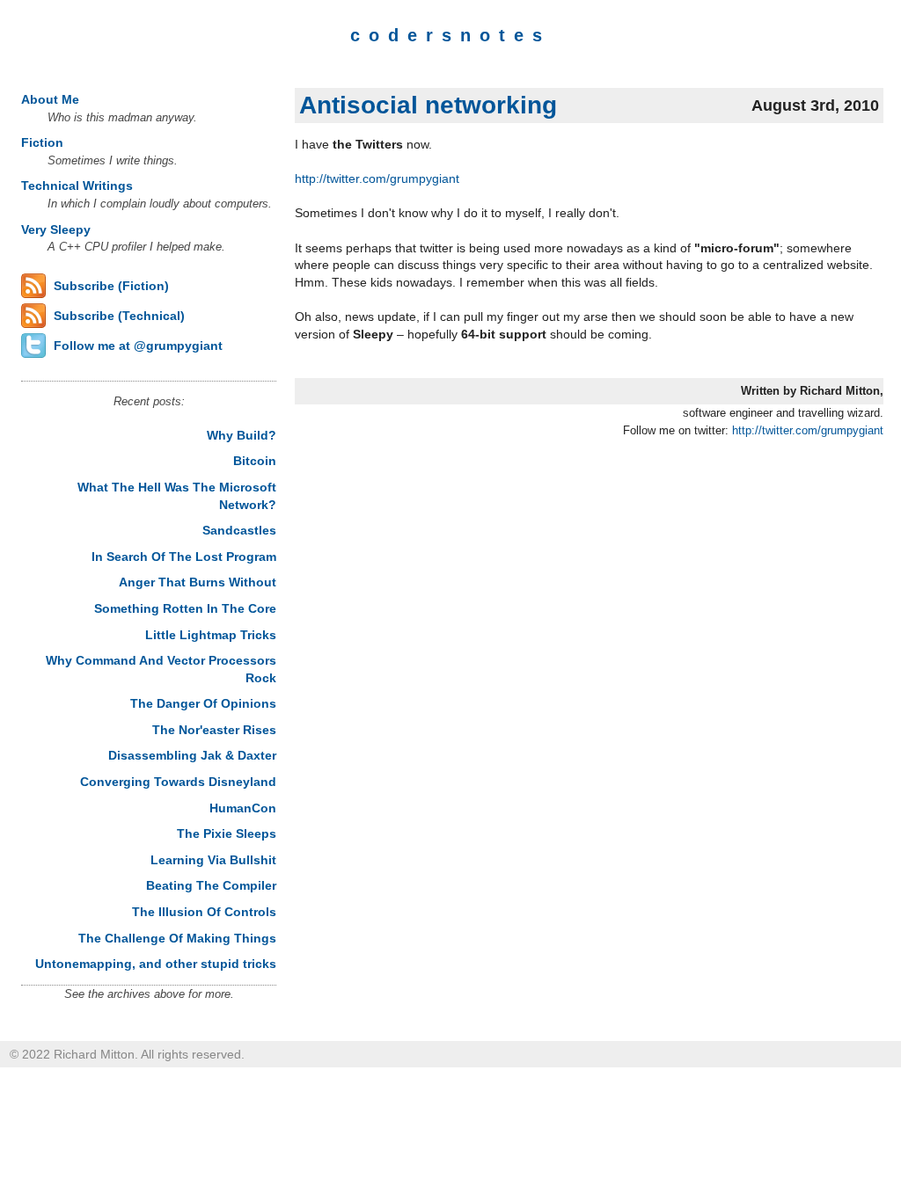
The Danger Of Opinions (203, 703)
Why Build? (241, 435)
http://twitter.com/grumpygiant (377, 178)
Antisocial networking (428, 105)
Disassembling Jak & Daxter (192, 755)
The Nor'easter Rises (214, 730)
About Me (50, 99)
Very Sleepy (56, 229)
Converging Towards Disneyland (178, 782)
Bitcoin (254, 461)
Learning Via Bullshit (213, 860)
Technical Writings (77, 185)
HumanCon (242, 808)
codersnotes (450, 35)
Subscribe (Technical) (119, 316)
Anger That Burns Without (197, 582)
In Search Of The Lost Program (184, 557)
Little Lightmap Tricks (210, 635)
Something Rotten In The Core (185, 608)
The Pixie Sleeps (226, 833)
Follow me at (138, 345)
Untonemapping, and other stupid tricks (155, 964)
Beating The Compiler (211, 885)
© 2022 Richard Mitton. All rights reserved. (127, 1054)
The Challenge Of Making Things (177, 938)
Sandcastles (239, 530)
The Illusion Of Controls (204, 912)
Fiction (42, 142)
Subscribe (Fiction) (111, 286)
